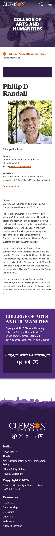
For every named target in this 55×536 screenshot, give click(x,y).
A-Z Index (8, 502)
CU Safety (8, 511)
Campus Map (10, 507)
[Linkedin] (34, 437)
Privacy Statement (13, 473)
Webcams (8, 521)
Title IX (6, 456)
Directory (8, 516)
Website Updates (41, 339)
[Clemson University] (14, 5)
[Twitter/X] (28, 437)
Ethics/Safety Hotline (14, 469)
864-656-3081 (13, 339)
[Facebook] (14, 437)
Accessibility (10, 451)
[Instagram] (21, 437)
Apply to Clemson (12, 525)
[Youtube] (41, 437)
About (43, 53)
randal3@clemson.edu (20, 166)
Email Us (26, 339)
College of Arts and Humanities (23, 53)
